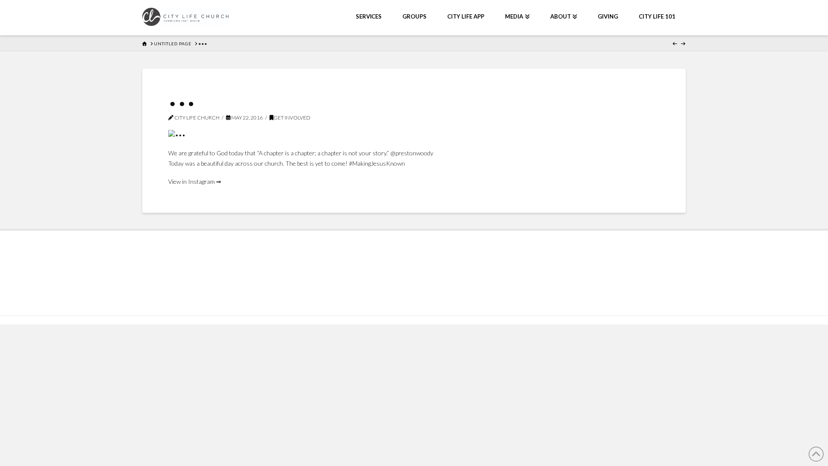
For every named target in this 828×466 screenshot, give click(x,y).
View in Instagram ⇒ (194, 181)
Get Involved (291, 117)
